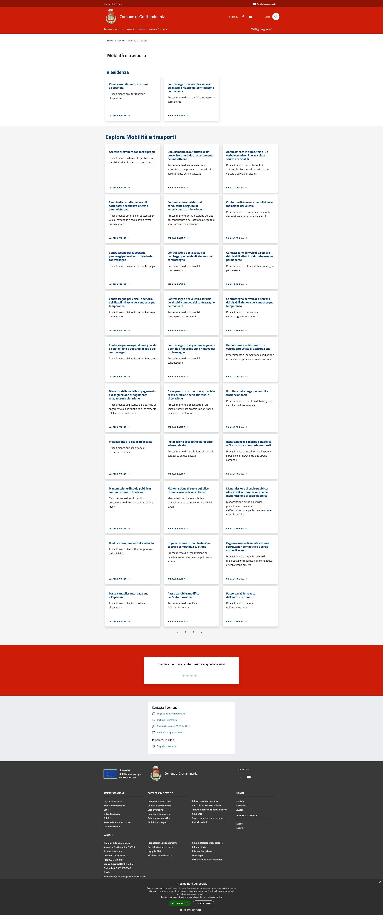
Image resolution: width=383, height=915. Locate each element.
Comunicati (242, 805)
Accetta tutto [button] (179, 903)
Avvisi (239, 810)
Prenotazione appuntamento (163, 843)
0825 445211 (121, 855)
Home (110, 40)
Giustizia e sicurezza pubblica (207, 805)
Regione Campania (113, 4)
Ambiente (197, 814)
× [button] (380, 882)
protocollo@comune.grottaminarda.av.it (125, 876)
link (220, 897)
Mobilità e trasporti (158, 822)
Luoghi (240, 828)
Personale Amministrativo (117, 822)
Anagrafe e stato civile (159, 801)
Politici (107, 818)
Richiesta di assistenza (160, 855)
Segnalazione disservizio (160, 847)
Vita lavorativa (155, 810)
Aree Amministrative (114, 805)
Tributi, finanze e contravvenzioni (209, 809)
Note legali (197, 855)
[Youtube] (249, 17)
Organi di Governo (113, 801)
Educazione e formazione (205, 801)
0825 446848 (115, 859)
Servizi (120, 40)
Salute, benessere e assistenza (208, 818)
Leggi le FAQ (154, 851)
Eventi (239, 823)
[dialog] (191, 897)
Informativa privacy (202, 851)
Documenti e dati (112, 826)
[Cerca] (275, 16)
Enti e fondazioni (112, 814)
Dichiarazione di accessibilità (207, 859)
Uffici (106, 810)
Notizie (240, 801)
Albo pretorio (199, 847)
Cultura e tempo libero (159, 805)
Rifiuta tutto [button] (203, 903)
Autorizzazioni (199, 822)
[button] (191, 909)
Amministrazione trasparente (207, 843)
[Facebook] (242, 17)
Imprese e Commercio (159, 814)
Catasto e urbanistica (159, 818)
